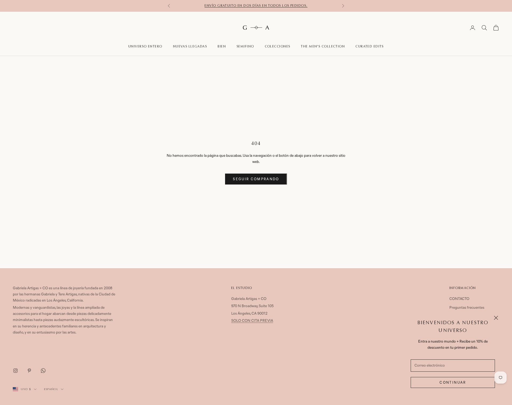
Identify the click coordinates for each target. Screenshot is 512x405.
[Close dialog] (295, 154)
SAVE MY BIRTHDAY (256, 242)
